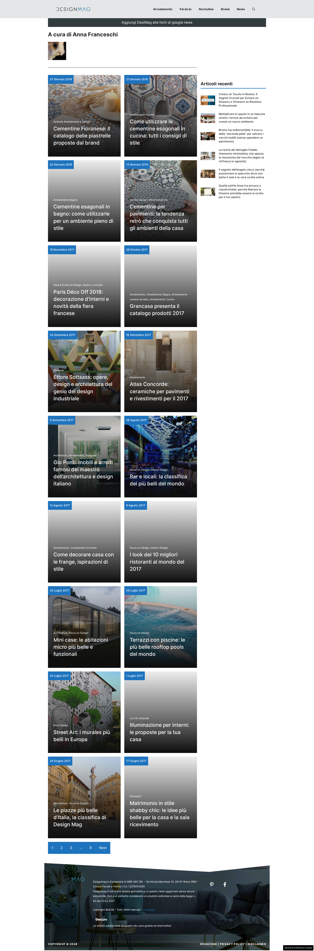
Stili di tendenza (158, 199)
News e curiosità (92, 284)
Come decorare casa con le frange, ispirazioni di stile (83, 561)
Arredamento (162, 9)
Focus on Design (139, 469)
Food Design (60, 725)
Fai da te (186, 9)
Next (103, 848)
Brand (225, 9)
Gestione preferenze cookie (298, 947)
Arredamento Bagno (65, 199)
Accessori (135, 796)
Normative (206, 9)
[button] (254, 9)
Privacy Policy (232, 944)
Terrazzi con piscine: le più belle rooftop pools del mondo (157, 647)
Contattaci (149, 909)
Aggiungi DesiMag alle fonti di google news (157, 22)
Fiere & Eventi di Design (67, 284)
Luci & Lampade (139, 718)
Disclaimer (257, 944)
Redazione (208, 944)
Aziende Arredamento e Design (71, 121)
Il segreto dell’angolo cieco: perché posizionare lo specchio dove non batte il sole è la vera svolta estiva (242, 173)
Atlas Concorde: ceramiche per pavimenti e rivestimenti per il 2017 (159, 391)
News (241, 9)
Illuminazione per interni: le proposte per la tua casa (159, 732)
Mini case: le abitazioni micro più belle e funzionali (80, 647)
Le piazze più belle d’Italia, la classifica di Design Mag (79, 817)
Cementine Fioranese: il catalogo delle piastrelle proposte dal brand (82, 135)
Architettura (60, 455)
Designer (58, 370)
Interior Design (138, 199)
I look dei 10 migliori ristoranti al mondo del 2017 (157, 561)
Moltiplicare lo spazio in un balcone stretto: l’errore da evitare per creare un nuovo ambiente (242, 117)
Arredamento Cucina (142, 114)
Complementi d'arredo (83, 547)
